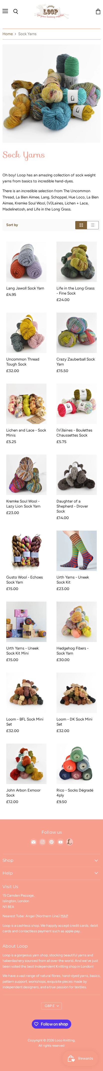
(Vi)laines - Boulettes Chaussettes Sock (74, 433)
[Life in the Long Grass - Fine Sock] (76, 262)
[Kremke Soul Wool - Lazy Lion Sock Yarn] (26, 475)
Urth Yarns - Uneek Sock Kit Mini (22, 651)
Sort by (12, 225)
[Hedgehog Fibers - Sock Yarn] (76, 622)
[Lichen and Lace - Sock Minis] (26, 404)
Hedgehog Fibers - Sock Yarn (72, 651)
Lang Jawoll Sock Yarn (25, 288)
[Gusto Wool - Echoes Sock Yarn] (26, 551)
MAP (64, 916)
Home (7, 34)
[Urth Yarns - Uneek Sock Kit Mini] (26, 622)
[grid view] (81, 225)
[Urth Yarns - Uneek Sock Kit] (76, 551)
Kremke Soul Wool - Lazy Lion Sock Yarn (23, 504)
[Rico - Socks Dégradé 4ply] (76, 764)
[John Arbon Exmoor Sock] (26, 764)
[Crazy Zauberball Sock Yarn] (76, 333)
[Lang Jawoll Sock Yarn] (26, 262)
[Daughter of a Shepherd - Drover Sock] (76, 475)
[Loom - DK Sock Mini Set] (76, 693)
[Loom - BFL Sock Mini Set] (26, 693)
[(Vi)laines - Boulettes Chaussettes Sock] (76, 404)
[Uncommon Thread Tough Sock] (26, 333)
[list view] (93, 225)
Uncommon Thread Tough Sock (22, 362)
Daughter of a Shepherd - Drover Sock (72, 506)
